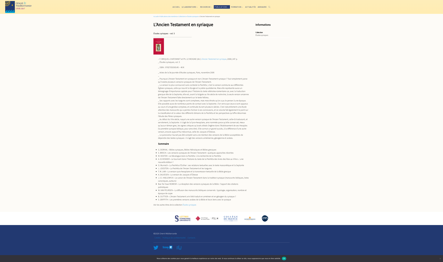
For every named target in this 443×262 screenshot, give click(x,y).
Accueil (176, 7)
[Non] (440, 258)
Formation (236, 7)
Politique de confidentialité (174, 237)
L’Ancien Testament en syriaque (213, 59)
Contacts (191, 237)
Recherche (205, 7)
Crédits (157, 237)
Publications (220, 7)
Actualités (250, 7)
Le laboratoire (189, 7)
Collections (182, 16)
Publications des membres (168, 16)
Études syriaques (192, 16)
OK (284, 258)
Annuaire (262, 7)
